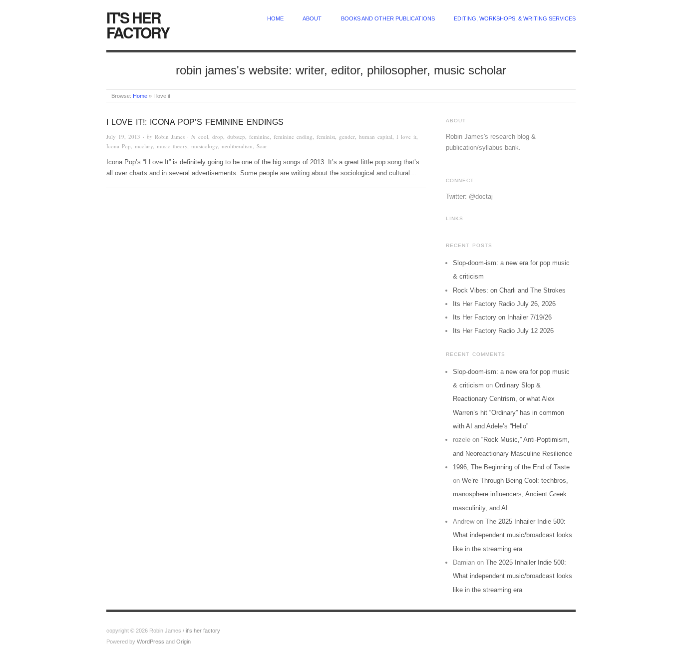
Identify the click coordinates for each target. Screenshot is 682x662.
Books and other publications (388, 18)
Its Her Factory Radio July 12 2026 (503, 330)
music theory (172, 146)
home (275, 18)
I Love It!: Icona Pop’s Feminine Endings (195, 122)
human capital (375, 136)
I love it (406, 136)
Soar (262, 146)
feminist (326, 136)
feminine (259, 136)
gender (347, 136)
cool (203, 136)
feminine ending (293, 136)
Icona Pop (118, 146)
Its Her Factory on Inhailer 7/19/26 (502, 317)
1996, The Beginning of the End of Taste (511, 467)
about (312, 18)
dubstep (236, 136)
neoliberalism (237, 146)
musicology (204, 146)
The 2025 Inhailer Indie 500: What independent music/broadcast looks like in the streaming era (512, 535)
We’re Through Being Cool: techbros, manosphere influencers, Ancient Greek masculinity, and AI (510, 494)
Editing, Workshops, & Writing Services (515, 18)
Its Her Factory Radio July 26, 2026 (504, 304)
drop (217, 136)
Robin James (170, 136)
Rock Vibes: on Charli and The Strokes (509, 290)
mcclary (144, 146)
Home (140, 96)
